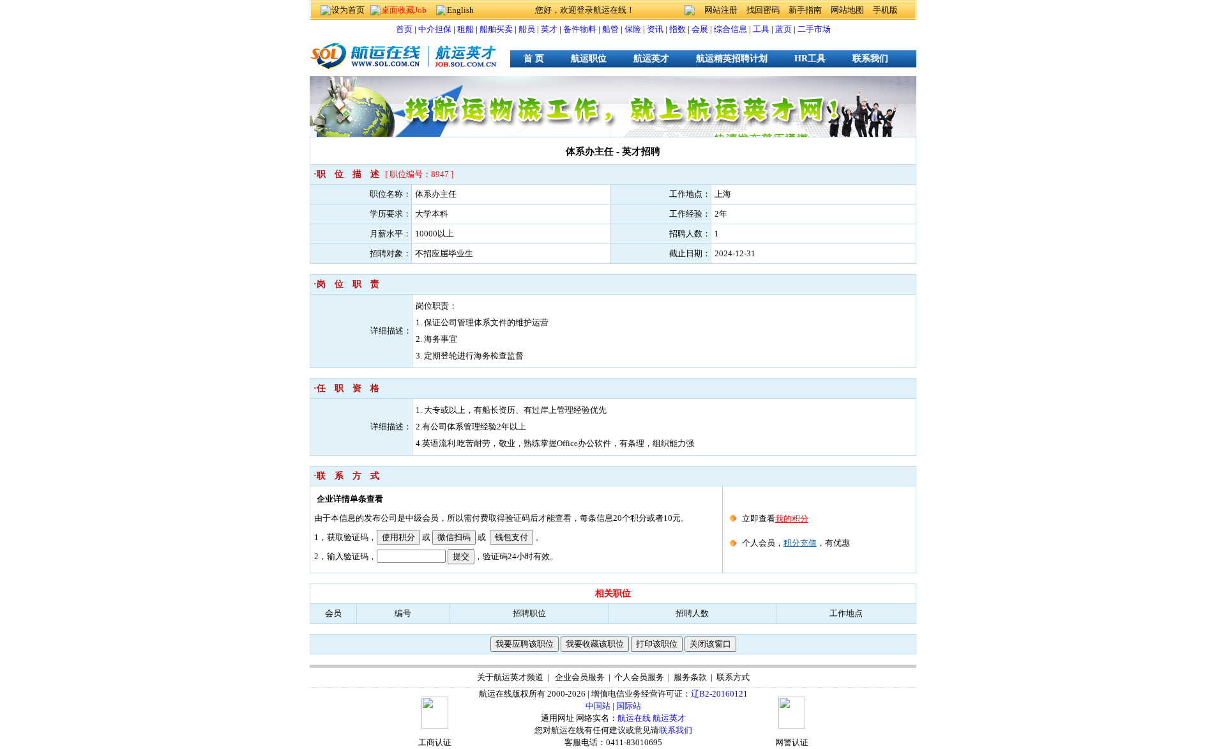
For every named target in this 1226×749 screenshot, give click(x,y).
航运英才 (651, 58)
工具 (761, 29)
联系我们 (870, 58)
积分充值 (800, 543)
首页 (404, 29)
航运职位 (589, 58)
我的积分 (791, 518)
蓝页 (783, 29)
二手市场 (814, 29)
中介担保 (434, 29)
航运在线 (634, 718)
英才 (549, 29)
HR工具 (810, 58)
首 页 (534, 58)
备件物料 (579, 29)
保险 (632, 29)
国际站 (628, 706)
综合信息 (730, 29)
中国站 (598, 706)
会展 (700, 29)
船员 (526, 29)
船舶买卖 (496, 29)
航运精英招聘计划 (732, 58)
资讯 (655, 29)
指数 (677, 29)
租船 (465, 29)
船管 (610, 29)
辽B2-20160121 (719, 694)
